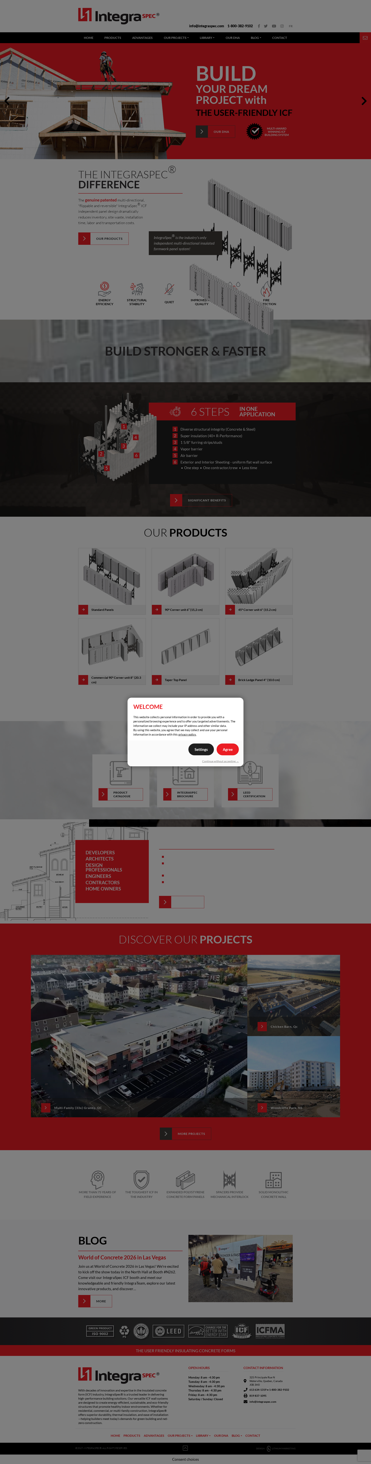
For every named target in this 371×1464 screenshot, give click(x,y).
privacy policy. (187, 734)
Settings (201, 749)
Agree (228, 749)
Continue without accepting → (220, 761)
